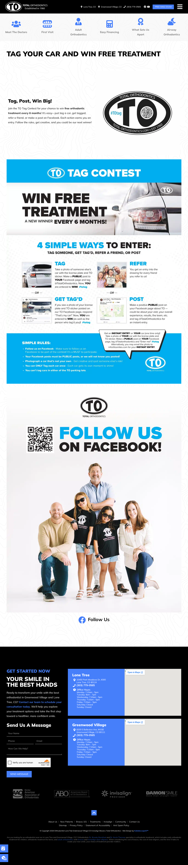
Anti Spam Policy (121, 825)
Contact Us (134, 821)
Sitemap (63, 825)
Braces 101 (81, 821)
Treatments (95, 821)
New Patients (66, 821)
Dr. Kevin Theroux (117, 837)
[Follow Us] (82, 620)
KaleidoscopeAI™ (141, 831)
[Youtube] (148, 7)
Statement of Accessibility (98, 825)
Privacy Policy (76, 825)
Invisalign (108, 821)
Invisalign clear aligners (98, 839)
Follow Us (99, 619)
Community (120, 821)
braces (81, 839)
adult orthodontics (65, 839)
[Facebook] (145, 7)
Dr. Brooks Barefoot (97, 837)
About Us (52, 821)
